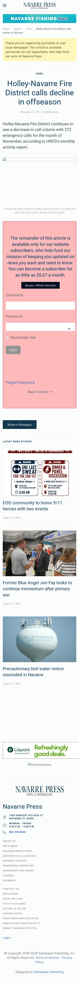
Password (14, 316)
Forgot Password (20, 382)
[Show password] (69, 328)
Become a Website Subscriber (40, 285)
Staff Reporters (50, 112)
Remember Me (22, 337)
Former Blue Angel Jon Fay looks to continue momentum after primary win (37, 589)
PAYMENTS (9, 880)
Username (14, 295)
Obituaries (10, 894)
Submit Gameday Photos (20, 928)
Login (6, 937)
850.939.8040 (17, 832)
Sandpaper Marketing (49, 972)
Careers (8, 875)
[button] (4, 5)
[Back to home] (39, 5)
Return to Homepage (20, 424)
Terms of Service (47, 957)
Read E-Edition (38, 392)
